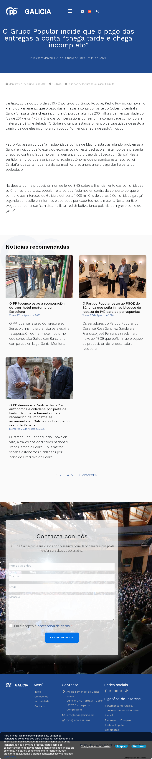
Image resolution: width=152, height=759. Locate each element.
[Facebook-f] (105, 690)
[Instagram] (110, 690)
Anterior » (89, 475)
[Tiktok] (126, 690)
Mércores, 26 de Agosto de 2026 (26, 428)
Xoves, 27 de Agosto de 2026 (24, 315)
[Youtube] (116, 690)
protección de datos (53, 626)
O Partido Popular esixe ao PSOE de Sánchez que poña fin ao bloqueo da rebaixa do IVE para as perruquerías (111, 307)
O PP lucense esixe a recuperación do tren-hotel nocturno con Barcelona (37, 307)
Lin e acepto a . (42, 626)
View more (10, 756)
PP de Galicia (99, 58)
